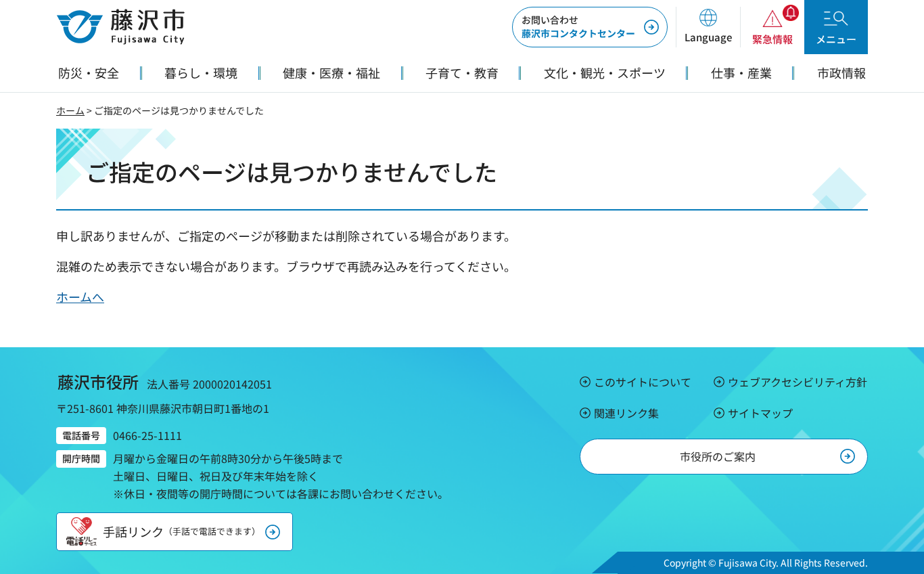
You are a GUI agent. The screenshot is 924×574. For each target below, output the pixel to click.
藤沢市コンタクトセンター (578, 26)
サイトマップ (760, 413)
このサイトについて (642, 382)
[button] (708, 27)
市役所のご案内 (718, 456)
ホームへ (80, 296)
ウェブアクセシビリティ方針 (797, 382)
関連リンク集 (626, 413)
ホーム (70, 110)
